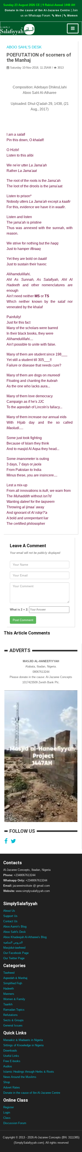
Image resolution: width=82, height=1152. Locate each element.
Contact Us (10, 921)
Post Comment (23, 620)
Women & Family (14, 999)
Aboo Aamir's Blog (14, 926)
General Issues (13, 1025)
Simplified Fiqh (12, 983)
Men (57, 15)
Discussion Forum (14, 1123)
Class (6, 1117)
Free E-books (11, 1061)
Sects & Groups (13, 1020)
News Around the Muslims (19, 1077)
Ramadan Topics (13, 1009)
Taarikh (7, 1004)
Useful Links (11, 1055)
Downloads (10, 1050)
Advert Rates (11, 1087)
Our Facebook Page (16, 953)
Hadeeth (8, 988)
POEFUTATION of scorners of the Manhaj (39, 57)
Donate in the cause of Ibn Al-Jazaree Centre (37, 10)
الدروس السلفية (13, 942)
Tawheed (8, 972)
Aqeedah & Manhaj (15, 978)
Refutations (10, 1015)
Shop (6, 1082)
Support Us (10, 916)
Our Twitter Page (13, 958)
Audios (7, 1066)
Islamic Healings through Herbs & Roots (28, 1071)
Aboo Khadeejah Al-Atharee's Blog (25, 937)
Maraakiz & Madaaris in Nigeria (23, 1040)
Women (72, 15)
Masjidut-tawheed (14, 947)
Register (8, 1107)
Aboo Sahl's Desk (24, 47)
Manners (8, 993)
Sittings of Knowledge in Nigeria (23, 1045)
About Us (9, 910)
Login (6, 1112)
